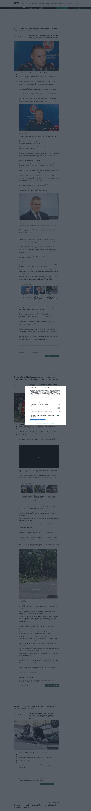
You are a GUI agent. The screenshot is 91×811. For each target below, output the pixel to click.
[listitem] (45, 402)
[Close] (64, 388)
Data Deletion (39, 423)
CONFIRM (38, 419)
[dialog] (45, 405)
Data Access (45, 423)
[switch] (58, 404)
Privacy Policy (51, 423)
